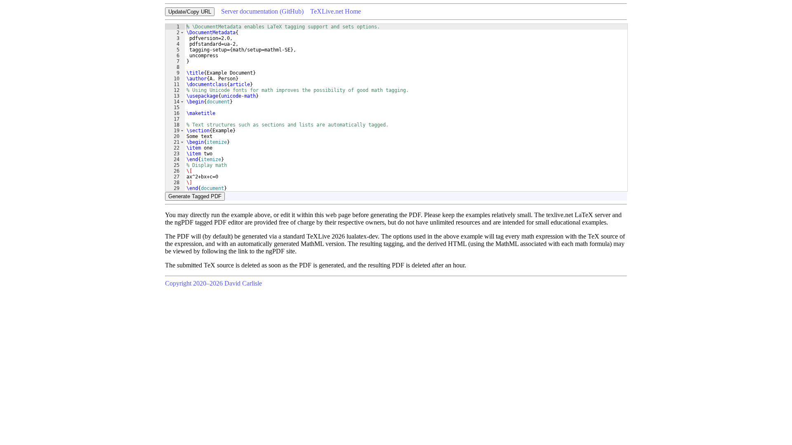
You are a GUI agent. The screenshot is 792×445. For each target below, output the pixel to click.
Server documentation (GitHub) (262, 11)
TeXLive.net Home (335, 11)
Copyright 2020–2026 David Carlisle (213, 283)
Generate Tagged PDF (195, 196)
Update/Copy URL (189, 12)
